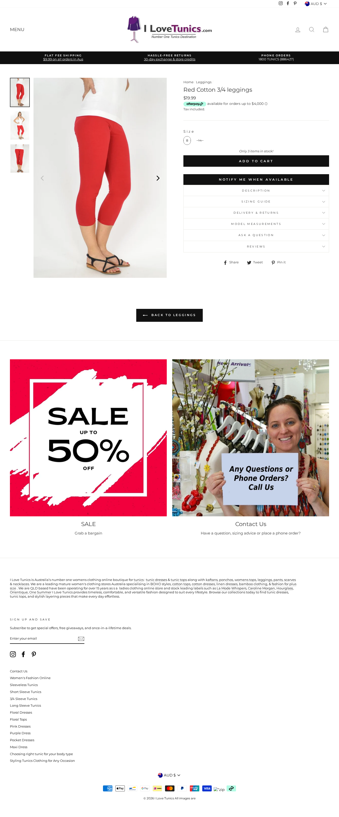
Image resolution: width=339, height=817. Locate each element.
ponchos (226, 580)
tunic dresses (156, 580)
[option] (63, 58)
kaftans (212, 580)
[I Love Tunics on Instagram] (13, 654)
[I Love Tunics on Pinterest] (34, 654)
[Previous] (42, 177)
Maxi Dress (18, 747)
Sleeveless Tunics (24, 685)
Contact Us (18, 671)
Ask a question (256, 235)
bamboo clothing (253, 584)
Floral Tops (18, 719)
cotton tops (181, 584)
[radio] (187, 140)
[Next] (158, 177)
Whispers (238, 588)
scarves (290, 580)
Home (188, 82)
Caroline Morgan (261, 588)
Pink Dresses (20, 726)
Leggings (203, 82)
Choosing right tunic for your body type (41, 754)
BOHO (155, 584)
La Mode (224, 588)
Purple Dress (20, 733)
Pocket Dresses (22, 740)
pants (278, 580)
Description (256, 190)
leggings (265, 580)
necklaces (21, 584)
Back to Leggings (173, 315)
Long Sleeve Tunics (25, 705)
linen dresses (226, 584)
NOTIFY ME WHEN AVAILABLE (256, 179)
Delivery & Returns (256, 212)
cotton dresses (203, 584)
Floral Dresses (21, 712)
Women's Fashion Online (30, 678)
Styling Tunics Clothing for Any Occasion (42, 761)
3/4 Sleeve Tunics (23, 699)
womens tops (245, 580)
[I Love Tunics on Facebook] (23, 654)
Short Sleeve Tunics (25, 692)
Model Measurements (256, 224)
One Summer (40, 592)
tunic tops (179, 580)
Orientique (19, 592)
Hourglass (284, 588)
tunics (139, 580)
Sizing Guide (256, 201)
